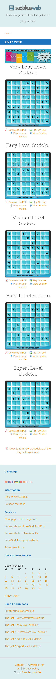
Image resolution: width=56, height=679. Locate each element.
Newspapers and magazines (21, 519)
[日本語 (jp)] (31, 481)
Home (7, 33)
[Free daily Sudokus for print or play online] (28, 8)
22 (26, 584)
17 (39, 580)
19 (6, 584)
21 (19, 584)
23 (33, 584)
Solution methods (15, 503)
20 (12, 584)
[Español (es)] (6, 481)
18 (46, 580)
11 (46, 577)
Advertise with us (14, 547)
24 (39, 584)
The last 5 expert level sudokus (22, 646)
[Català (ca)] (24, 481)
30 (33, 588)
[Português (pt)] (20, 481)
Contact (19, 664)
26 (6, 588)
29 (26, 588)
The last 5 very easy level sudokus (24, 617)
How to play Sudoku (16, 496)
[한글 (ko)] (27, 481)
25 (46, 584)
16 (33, 580)
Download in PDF (17, 130)
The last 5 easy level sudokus (21, 624)
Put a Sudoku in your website (21, 540)
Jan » (16, 595)
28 (19, 588)
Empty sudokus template (19, 610)
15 (26, 580)
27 (12, 588)
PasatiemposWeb (32, 672)
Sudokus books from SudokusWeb (24, 526)
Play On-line (39, 130)
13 (12, 580)
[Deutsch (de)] (16, 481)
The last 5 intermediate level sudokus (26, 632)
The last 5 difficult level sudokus (23, 639)
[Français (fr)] (13, 481)
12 (6, 580)
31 (39, 588)
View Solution (40, 133)
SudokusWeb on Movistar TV (21, 533)
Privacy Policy (31, 668)
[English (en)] (9, 481)
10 (39, 577)
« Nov (8, 595)
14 (19, 580)
